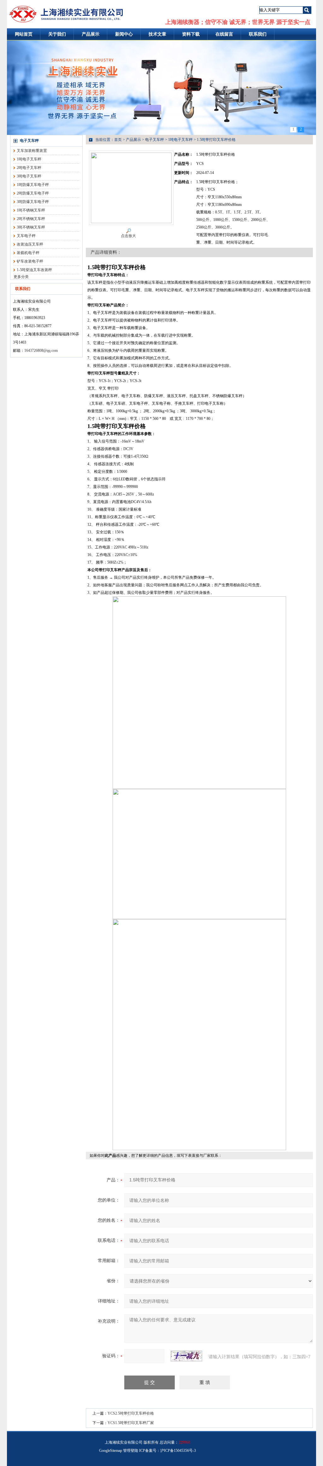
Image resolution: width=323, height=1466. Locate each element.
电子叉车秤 (29, 140)
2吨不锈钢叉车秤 (31, 219)
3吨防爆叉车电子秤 (33, 202)
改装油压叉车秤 (30, 244)
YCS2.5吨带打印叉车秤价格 (131, 1413)
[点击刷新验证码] (186, 1356)
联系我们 (258, 34)
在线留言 (224, 34)
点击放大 (128, 236)
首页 (118, 139)
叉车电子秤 (26, 236)
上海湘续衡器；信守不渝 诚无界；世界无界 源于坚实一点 (237, 22)
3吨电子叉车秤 (29, 176)
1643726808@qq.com (41, 350)
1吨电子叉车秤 (29, 159)
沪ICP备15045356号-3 (178, 1450)
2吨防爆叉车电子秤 (33, 193)
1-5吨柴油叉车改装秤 (34, 270)
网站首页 (23, 34)
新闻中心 (124, 34)
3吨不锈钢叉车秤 (31, 227)
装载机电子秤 (28, 253)
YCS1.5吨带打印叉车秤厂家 (131, 1423)
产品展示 (90, 34)
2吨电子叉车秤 (29, 167)
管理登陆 (130, 1450)
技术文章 (157, 34)
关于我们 (57, 34)
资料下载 (191, 34)
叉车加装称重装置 (32, 150)
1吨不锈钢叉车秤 (31, 210)
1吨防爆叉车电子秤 (33, 185)
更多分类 (21, 277)
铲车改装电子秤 (30, 261)
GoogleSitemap (110, 1450)
